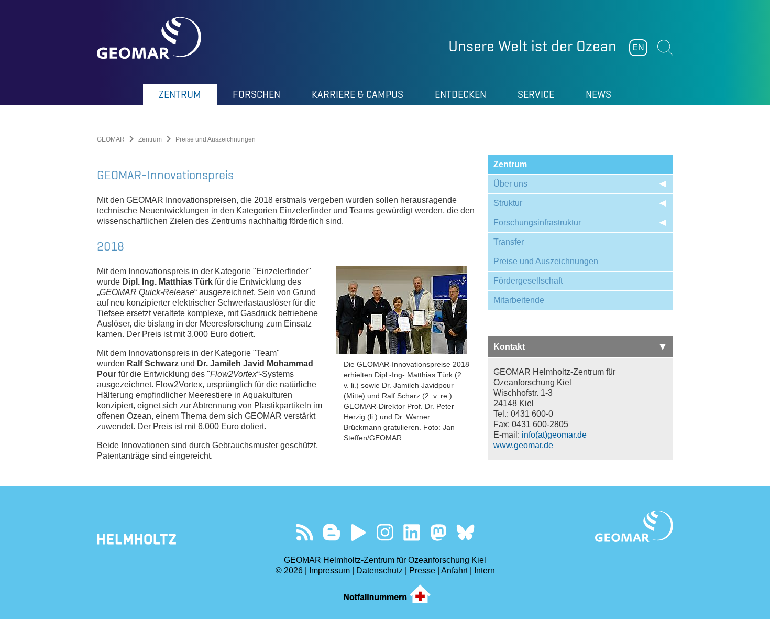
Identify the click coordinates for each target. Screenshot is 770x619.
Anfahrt (454, 570)
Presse (422, 570)
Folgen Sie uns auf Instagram (385, 532)
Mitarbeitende (518, 300)
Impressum (329, 570)
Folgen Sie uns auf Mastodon (439, 532)
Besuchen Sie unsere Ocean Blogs (332, 532)
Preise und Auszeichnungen (545, 261)
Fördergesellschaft (528, 280)
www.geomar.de (523, 445)
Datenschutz (379, 570)
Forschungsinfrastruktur (537, 222)
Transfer (508, 241)
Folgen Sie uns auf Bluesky (465, 532)
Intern (484, 570)
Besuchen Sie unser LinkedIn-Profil (412, 532)
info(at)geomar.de (554, 434)
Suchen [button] (665, 48)
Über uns (510, 183)
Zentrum (150, 139)
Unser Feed (305, 532)
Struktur (507, 203)
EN (638, 47)
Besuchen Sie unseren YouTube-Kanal (358, 532)
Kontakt (509, 346)
